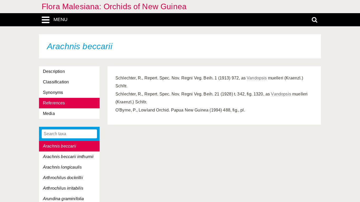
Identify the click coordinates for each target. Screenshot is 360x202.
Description (54, 71)
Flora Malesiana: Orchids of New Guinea (114, 6)
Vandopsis (257, 78)
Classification (56, 82)
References (54, 103)
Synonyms (53, 92)
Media (49, 113)
